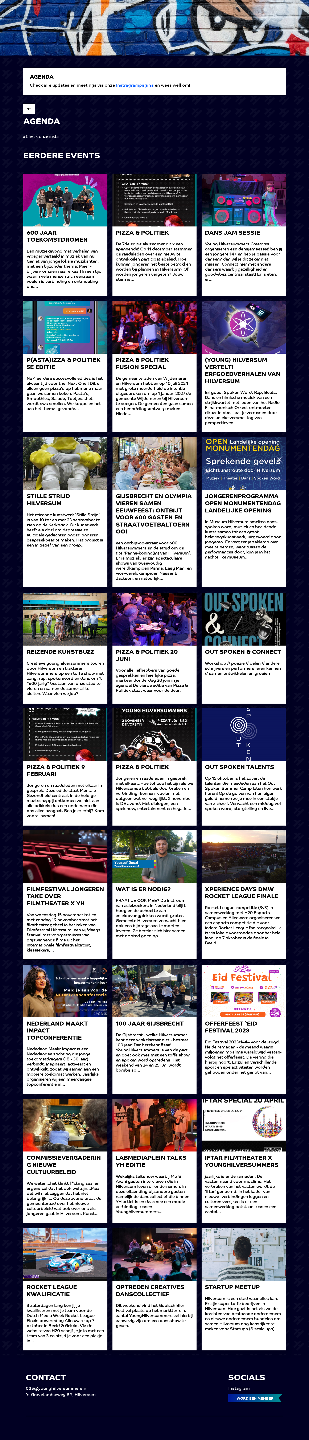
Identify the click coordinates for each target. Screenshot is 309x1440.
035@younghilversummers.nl (57, 1389)
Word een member (255, 1398)
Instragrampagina (135, 85)
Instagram (239, 1389)
